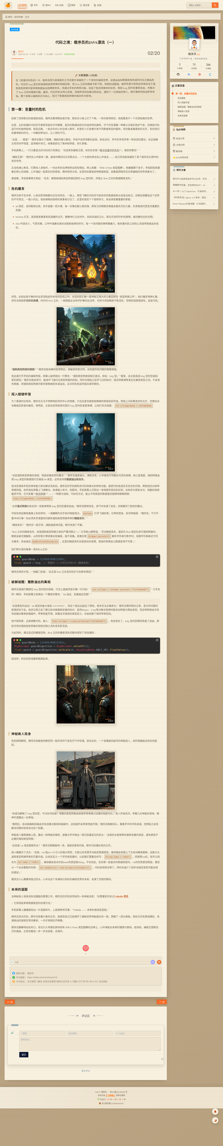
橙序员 (21, 51)
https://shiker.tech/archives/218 (42, 977)
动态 (61, 5)
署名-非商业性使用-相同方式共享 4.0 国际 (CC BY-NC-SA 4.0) (67, 981)
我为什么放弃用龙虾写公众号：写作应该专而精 (191, 178)
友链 (99, 5)
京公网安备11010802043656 (112, 1103)
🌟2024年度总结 (180, 157)
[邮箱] (199, 74)
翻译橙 (179, 151)
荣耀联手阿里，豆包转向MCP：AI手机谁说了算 (191, 185)
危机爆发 (182, 97)
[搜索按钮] (215, 5)
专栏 (36, 5)
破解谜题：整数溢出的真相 (189, 106)
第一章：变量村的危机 (186, 93)
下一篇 (161, 1002)
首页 (10, 16)
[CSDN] (210, 74)
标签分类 (180, 138)
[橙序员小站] (9, 5)
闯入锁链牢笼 (183, 102)
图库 (73, 5)
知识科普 (18, 16)
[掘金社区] (188, 74)
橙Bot (48, 5)
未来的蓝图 (183, 115)
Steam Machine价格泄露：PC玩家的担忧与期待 (191, 203)
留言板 (86, 5)
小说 (16, 962)
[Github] (178, 74)
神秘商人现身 (183, 111)
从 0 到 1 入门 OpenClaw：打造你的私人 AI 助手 (191, 191)
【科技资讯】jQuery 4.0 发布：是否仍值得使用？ (191, 197)
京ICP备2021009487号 (118, 1092)
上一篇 (9, 1002)
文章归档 (180, 144)
